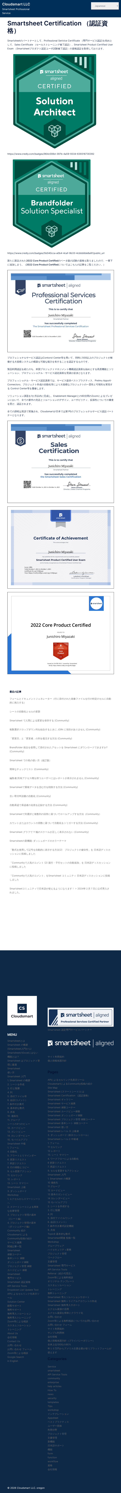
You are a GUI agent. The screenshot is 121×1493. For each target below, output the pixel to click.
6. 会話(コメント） (17, 1100)
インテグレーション (58, 1413)
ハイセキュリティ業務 (59, 1249)
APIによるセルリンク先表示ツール (66, 1079)
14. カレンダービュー (18, 1135)
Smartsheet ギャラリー (60, 1099)
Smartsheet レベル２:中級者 (63, 1139)
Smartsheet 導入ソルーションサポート (69, 1297)
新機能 (51, 1441)
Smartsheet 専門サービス (61, 1265)
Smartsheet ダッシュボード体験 (65, 1115)
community (54, 1378)
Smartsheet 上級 (16, 1187)
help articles (54, 1386)
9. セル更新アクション (19, 1171)
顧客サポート (14, 1305)
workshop (53, 1409)
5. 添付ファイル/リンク (60, 1218)
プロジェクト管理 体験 (19, 1266)
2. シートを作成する (58, 1206)
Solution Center (16, 1301)
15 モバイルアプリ (57, 1202)
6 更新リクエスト (57, 1162)
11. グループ (13, 1119)
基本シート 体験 (16, 1258)
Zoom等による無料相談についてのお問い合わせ (73, 1320)
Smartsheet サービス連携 (61, 1103)
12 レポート (54, 1150)
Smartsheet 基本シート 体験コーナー (68, 1123)
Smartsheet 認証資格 (18, 1281)
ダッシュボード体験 (18, 1262)
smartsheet (54, 1370)
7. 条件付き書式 (15, 1104)
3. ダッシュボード (17, 1191)
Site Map (53, 1087)
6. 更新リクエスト (17, 1159)
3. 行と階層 (13, 1088)
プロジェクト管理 (57, 1253)
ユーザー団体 (55, 1425)
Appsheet (53, 1417)
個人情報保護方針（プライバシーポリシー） (71, 1340)
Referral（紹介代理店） (60, 1273)
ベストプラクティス (58, 1421)
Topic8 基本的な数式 (59, 1233)
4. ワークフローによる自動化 (63, 1158)
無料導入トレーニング (19, 1317)
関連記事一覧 (14, 1246)
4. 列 (9, 1092)
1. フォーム (13, 1147)
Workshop (13, 1194)
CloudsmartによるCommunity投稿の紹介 (70, 1083)
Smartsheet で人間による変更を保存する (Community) (39, 720)
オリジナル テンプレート (61, 1281)
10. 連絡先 (12, 1115)
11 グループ (54, 1186)
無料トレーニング (57, 1293)
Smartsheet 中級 (16, 1143)
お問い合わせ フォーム (19, 1349)
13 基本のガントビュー (60, 1194)
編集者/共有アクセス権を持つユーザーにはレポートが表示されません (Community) (54, 778)
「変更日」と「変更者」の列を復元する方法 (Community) (41, 738)
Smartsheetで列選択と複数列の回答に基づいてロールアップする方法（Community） (55, 814)
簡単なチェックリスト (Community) (29, 769)
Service (52, 1366)
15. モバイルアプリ (17, 1139)
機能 (50, 1449)
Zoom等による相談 (17, 1321)
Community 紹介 (16, 1230)
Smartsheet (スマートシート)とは (66, 1091)
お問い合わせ (55, 1316)
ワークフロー (55, 1257)
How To (52, 1390)
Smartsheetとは (16, 1040)
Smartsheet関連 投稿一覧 (61, 1237)
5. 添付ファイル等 (17, 1096)
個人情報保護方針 (57, 1060)
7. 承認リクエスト (16, 1163)
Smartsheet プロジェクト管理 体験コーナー (71, 1119)
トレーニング (14, 1329)
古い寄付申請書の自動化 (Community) (30, 796)
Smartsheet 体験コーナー (61, 1107)
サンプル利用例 (56, 1332)
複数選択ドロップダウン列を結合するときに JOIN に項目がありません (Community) (55, 729)
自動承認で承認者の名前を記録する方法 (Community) (38, 805)
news (50, 1394)
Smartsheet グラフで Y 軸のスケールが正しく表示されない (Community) (49, 831)
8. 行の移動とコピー (18, 1167)
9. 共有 (11, 1111)
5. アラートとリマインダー (21, 1155)
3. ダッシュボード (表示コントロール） (69, 1135)
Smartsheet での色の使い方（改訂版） (30, 760)
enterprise (53, 1382)
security (52, 1398)
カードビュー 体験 (17, 1270)
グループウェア (56, 1245)
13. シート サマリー (17, 1183)
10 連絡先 (53, 1182)
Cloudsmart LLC (16, 4)
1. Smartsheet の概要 (18, 1080)
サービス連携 (14, 1242)
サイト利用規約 (56, 1056)
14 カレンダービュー (59, 1198)
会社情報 (52, 1336)
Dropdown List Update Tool (23, 1289)
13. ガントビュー (16, 1131)
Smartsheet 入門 (16, 1076)
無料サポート (14, 1309)
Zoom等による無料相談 (60, 1277)
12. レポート (14, 1179)
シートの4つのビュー (18, 1123)
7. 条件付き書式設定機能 (61, 1225)
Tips (50, 1406)
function (52, 1457)
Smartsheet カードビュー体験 (64, 1111)
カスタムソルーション (19, 1325)
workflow (53, 1461)
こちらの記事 (77, 264)
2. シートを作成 (15, 1084)
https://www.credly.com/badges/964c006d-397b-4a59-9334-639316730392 (50, 153)
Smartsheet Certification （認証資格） (69, 1095)
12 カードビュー (56, 1190)
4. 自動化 (12, 1151)
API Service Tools (17, 1285)
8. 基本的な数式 (15, 1108)
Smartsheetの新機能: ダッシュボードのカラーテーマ (38, 840)
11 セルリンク (55, 1146)
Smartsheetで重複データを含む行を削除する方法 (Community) (44, 787)
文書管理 (52, 1261)
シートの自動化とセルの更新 (25, 711)
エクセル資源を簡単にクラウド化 (65, 1312)
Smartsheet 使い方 (58, 1127)
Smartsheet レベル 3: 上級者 (63, 1131)
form (50, 1453)
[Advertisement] (60, 919)
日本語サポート (56, 1445)
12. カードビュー (16, 1127)
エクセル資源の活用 (58, 1309)
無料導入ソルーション (19, 1313)
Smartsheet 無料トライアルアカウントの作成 (72, 1301)
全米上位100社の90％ (59, 1344)
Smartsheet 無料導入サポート (64, 1305)
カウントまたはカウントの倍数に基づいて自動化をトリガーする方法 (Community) (54, 823)
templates (53, 1402)
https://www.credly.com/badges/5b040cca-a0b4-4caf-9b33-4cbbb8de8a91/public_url (55, 253)
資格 (50, 1465)
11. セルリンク (14, 1175)
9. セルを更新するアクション (63, 1170)
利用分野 (52, 1429)
